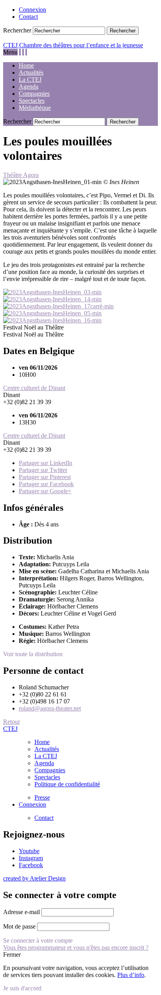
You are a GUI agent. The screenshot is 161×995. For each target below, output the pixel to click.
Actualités (31, 72)
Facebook (31, 865)
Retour (11, 721)
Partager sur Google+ (45, 491)
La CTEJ (30, 79)
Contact (28, 16)
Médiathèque (35, 107)
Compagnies (34, 93)
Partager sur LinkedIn (45, 463)
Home (26, 65)
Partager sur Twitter (43, 470)
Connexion (32, 9)
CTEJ (10, 728)
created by (34, 878)
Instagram (31, 858)
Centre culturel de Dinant (34, 388)
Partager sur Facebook (46, 484)
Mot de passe (19, 926)
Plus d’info (130, 975)
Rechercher (17, 30)
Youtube (29, 851)
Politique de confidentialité (67, 784)
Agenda (28, 86)
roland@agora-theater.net (50, 708)
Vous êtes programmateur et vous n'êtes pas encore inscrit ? (75, 947)
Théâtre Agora (21, 175)
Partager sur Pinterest (45, 477)
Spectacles (32, 100)
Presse (42, 797)
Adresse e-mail (21, 912)
